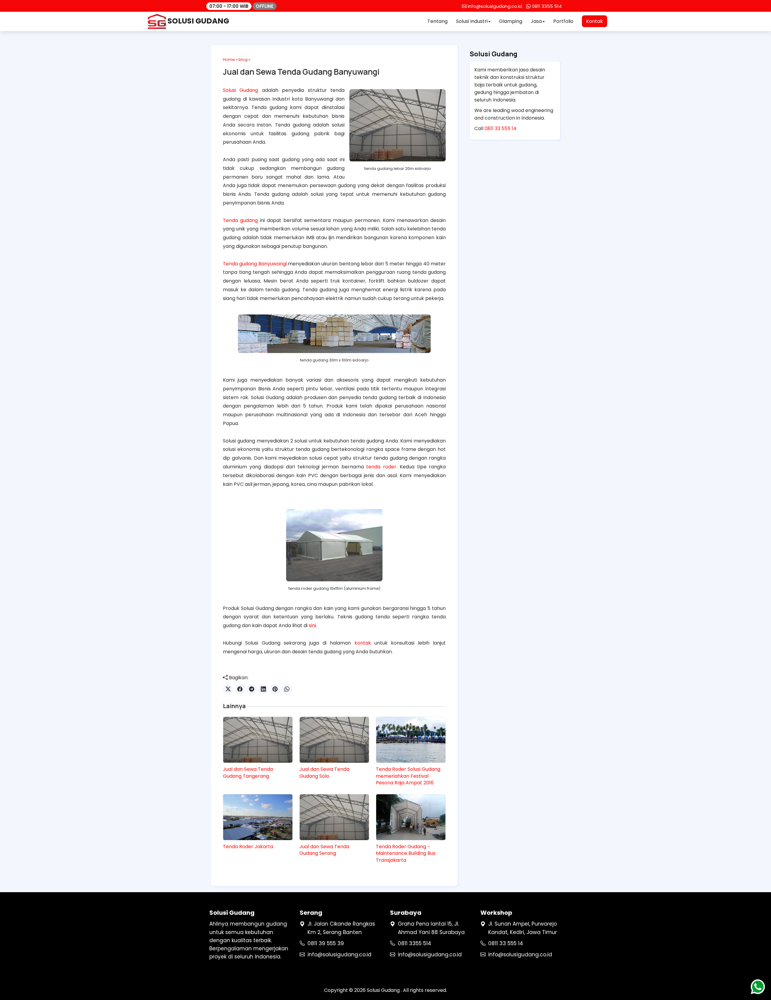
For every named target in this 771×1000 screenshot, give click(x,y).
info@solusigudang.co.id (339, 954)
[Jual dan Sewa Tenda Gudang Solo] (334, 740)
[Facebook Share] (240, 689)
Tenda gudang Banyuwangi (255, 263)
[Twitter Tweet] (228, 689)
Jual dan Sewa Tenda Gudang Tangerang (248, 772)
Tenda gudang (240, 220)
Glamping (510, 21)
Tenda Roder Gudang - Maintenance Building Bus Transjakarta (405, 853)
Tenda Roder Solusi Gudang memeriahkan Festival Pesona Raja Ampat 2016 (408, 776)
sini (312, 625)
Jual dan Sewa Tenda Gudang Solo (324, 772)
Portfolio (563, 21)
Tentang (437, 21)
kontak (362, 642)
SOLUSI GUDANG (197, 21)
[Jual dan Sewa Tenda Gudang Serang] (334, 817)
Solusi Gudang (240, 90)
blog (243, 59)
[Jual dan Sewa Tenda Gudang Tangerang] (258, 740)
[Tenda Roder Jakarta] (258, 817)
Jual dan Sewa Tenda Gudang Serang (324, 850)
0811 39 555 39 (325, 943)
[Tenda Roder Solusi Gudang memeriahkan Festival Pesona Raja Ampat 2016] (411, 740)
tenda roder (381, 466)
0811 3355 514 (414, 943)
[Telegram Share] (251, 689)
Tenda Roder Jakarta (248, 846)
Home (229, 59)
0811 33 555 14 (501, 128)
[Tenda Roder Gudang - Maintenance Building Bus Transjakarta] (411, 817)
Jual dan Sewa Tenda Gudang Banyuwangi (301, 71)
